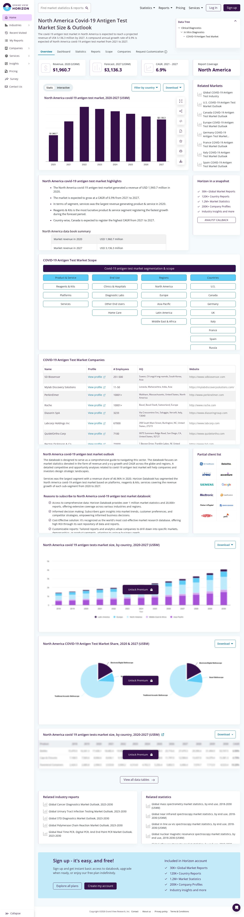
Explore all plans (67, 886)
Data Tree (184, 22)
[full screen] (181, 101)
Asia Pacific (164, 304)
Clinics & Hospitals (115, 286)
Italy (213, 321)
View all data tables (137, 780)
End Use (115, 277)
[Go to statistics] (162, 734)
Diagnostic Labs (114, 295)
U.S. (213, 286)
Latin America (164, 312)
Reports (164, 8)
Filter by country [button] (144, 87)
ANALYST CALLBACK (216, 220)
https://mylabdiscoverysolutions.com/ (211, 387)
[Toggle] (179, 28)
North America (164, 286)
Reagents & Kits (65, 286)
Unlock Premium (138, 589)
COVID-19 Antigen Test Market (202, 36)
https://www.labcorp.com (204, 423)
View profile (95, 376)
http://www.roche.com (202, 405)
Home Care (114, 312)
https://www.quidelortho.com (207, 433)
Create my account (100, 886)
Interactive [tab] (63, 87)
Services (194, 8)
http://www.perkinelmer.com (206, 395)
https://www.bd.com (201, 444)
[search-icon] (87, 8)
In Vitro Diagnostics (194, 32)
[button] (191, 28)
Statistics (146, 8)
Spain (213, 339)
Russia (213, 347)
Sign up (232, 8)
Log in (213, 8)
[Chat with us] (236, 908)
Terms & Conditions (179, 911)
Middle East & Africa (164, 321)
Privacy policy (161, 911)
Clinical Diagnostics (191, 27)
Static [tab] (49, 87)
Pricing (180, 8)
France (213, 330)
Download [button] (172, 87)
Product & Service (65, 277)
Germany (213, 304)
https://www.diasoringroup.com (208, 413)
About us (146, 911)
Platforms (65, 295)
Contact (134, 911)
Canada (213, 295)
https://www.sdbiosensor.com (207, 376)
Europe (164, 295)
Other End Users (115, 304)
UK (213, 312)
